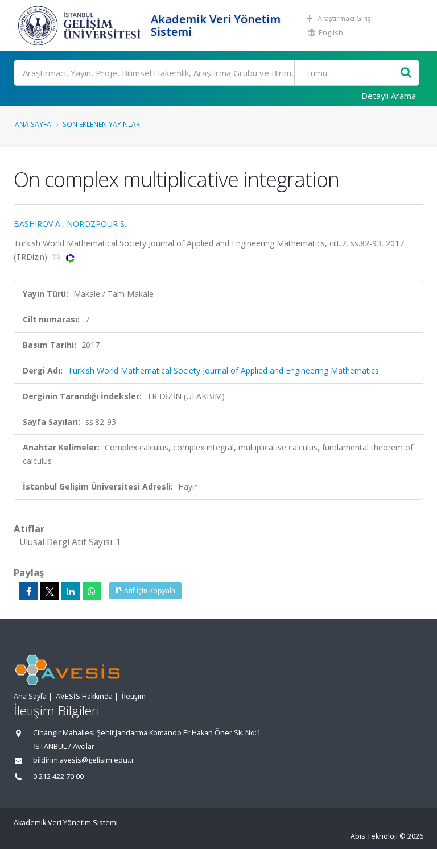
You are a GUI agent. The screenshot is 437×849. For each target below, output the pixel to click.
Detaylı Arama (388, 95)
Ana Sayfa (33, 124)
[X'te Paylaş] (49, 591)
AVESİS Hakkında (84, 696)
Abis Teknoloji (374, 836)
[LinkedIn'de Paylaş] (70, 591)
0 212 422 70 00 (58, 776)
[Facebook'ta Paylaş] (28, 591)
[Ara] (406, 73)
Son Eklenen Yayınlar (101, 124)
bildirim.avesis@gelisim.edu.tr (83, 760)
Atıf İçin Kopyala (148, 590)
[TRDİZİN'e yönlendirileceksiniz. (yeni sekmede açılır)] (57, 256)
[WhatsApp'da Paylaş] (92, 591)
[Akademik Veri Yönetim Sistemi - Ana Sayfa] (81, 25)
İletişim (134, 696)
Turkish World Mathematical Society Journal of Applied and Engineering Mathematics (223, 370)
